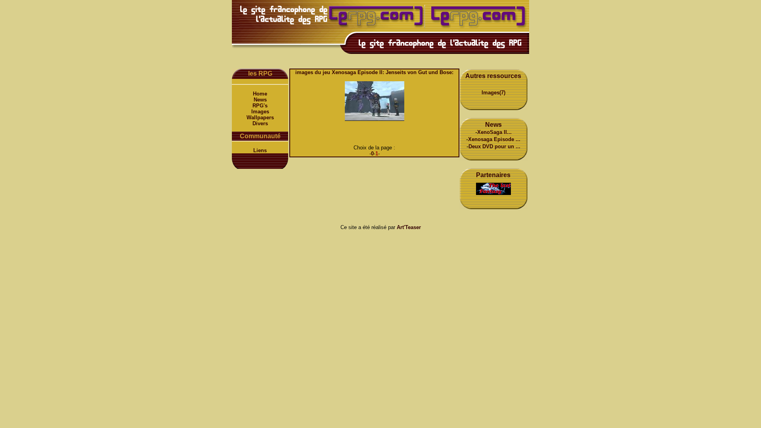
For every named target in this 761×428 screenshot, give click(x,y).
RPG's (260, 106)
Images (260, 112)
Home (260, 94)
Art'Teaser (409, 227)
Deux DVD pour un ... (494, 146)
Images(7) (493, 93)
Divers (260, 123)
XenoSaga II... (494, 132)
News (260, 100)
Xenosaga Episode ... (494, 139)
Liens (260, 150)
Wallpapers (260, 117)
